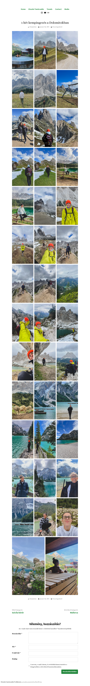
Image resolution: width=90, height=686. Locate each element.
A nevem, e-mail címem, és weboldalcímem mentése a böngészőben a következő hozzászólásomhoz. (48, 666)
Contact (58, 9)
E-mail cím (16, 653)
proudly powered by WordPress (32, 682)
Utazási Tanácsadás (36, 9)
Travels (49, 9)
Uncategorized (57, 27)
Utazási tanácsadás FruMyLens (11, 682)
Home (23, 9)
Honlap (14, 659)
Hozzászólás (17, 634)
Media (66, 9)
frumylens (33, 27)
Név (14, 647)
